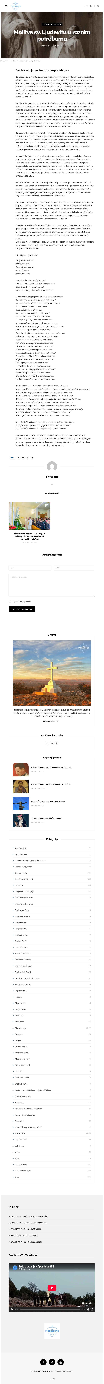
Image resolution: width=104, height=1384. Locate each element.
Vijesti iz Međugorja (23, 1170)
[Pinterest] (7, 90)
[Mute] (87, 1309)
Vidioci (17, 1152)
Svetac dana (20, 1133)
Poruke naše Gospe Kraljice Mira (28, 1108)
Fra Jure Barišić (21, 941)
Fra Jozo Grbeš (21, 928)
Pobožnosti (19, 1102)
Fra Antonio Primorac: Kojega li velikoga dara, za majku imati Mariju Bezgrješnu (29, 536)
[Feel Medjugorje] (15, 6)
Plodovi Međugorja (23, 1096)
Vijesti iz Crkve (21, 1164)
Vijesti (17, 1158)
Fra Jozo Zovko (21, 935)
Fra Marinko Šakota (23, 953)
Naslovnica (4, 61)
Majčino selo (20, 1003)
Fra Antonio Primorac (52, 25)
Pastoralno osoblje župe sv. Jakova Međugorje (34, 1090)
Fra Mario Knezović (23, 959)
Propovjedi (19, 1121)
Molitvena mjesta (22, 1053)
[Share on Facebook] (7, 77)
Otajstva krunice (21, 1084)
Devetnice (19, 885)
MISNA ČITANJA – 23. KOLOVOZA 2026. (25, 1242)
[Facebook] (43, 1362)
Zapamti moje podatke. (22, 601)
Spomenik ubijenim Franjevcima (28, 1127)
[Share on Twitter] (7, 84)
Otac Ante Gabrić (22, 1077)
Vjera (17, 1177)
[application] (52, 1287)
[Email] (7, 97)
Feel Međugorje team (24, 897)
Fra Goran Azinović (23, 916)
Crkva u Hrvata (21, 873)
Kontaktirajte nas (52, 722)
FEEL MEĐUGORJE (44, 1371)
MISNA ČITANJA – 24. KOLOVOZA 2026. (48, 801)
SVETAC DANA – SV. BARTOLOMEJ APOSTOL (50, 784)
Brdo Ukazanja (21, 854)
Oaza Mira (19, 1071)
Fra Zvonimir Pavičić (23, 972)
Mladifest (19, 1034)
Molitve (18, 1040)
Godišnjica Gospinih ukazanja (27, 978)
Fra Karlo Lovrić (21, 947)
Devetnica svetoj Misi (24, 879)
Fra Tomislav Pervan (23, 966)
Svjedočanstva (21, 1139)
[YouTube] (60, 1362)
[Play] (12, 1309)
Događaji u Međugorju (24, 891)
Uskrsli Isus (19, 1146)
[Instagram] (52, 1362)
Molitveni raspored (22, 1059)
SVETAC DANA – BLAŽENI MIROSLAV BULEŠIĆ (51, 768)
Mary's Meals (20, 1009)
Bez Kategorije (21, 848)
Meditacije (19, 1015)
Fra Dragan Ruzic (22, 910)
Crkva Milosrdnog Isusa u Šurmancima (31, 860)
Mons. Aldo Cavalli (22, 1065)
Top (53, 1379)
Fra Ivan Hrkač (21, 922)
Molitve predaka (21, 1046)
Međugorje (19, 1022)
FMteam (46, 46)
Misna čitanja (20, 1028)
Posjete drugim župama (25, 1115)
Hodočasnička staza (23, 984)
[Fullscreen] (92, 1309)
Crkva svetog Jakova (23, 866)
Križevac (18, 997)
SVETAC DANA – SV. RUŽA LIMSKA (46, 818)
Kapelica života (21, 991)
